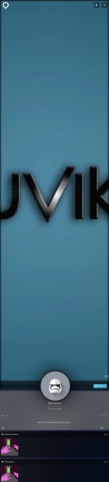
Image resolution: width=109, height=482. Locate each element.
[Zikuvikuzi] (6, 5)
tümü (106, 473)
